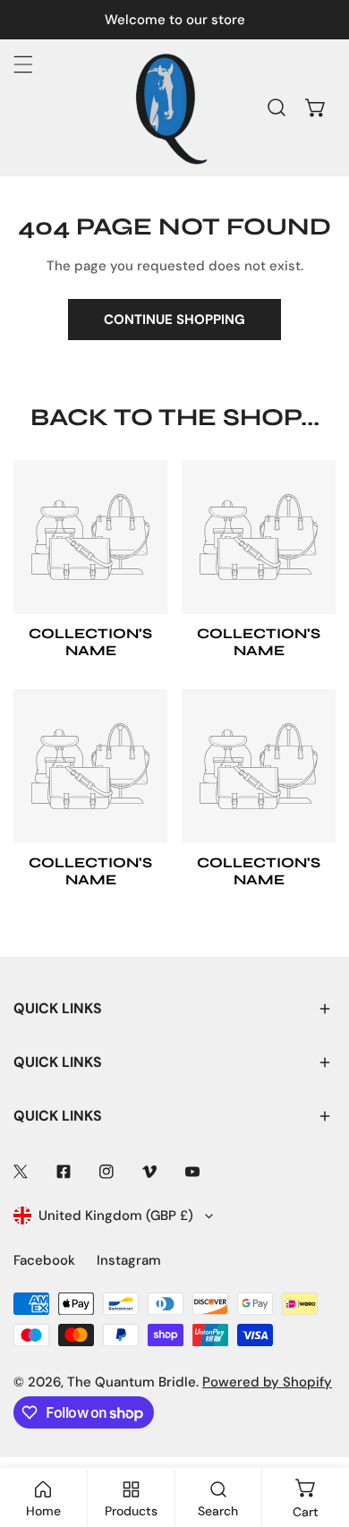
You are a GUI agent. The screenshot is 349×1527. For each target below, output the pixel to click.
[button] (316, 107)
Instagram (129, 1260)
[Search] (276, 107)
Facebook (44, 1260)
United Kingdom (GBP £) (115, 1215)
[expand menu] (23, 64)
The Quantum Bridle (131, 1382)
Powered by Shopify (267, 1382)
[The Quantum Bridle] (170, 107)
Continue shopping (174, 319)
